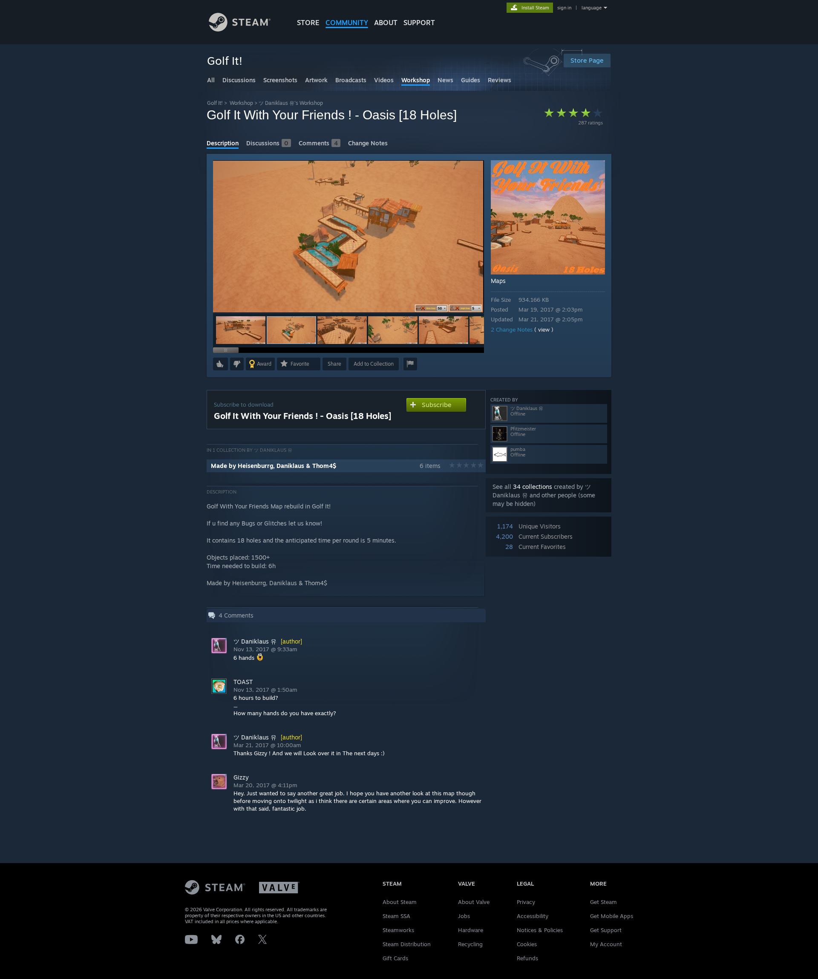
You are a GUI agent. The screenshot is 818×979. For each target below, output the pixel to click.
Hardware (470, 930)
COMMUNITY (346, 22)
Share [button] (334, 364)
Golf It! (215, 103)
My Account (606, 944)
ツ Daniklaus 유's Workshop (291, 103)
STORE (308, 22)
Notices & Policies (540, 930)
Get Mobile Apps (611, 916)
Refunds (527, 958)
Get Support (606, 930)
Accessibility (532, 916)
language (592, 8)
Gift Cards (395, 958)
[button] (240, 330)
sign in (564, 8)
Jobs (464, 916)
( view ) (543, 329)
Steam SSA (396, 916)
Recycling (470, 944)
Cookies (527, 944)
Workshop (241, 103)
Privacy (526, 901)
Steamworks (398, 930)
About (385, 22)
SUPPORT (419, 22)
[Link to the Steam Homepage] (240, 29)
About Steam (400, 901)
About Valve (474, 901)
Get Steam (603, 901)
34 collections (532, 486)
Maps (498, 280)
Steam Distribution (407, 944)
